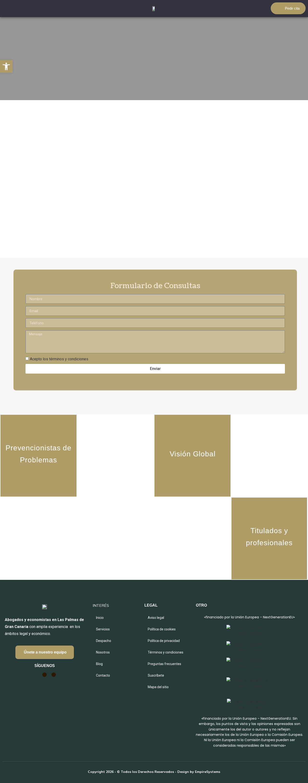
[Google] (35, 675)
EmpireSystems (207, 772)
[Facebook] (53, 675)
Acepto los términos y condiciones (59, 359)
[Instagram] (44, 675)
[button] (6, 66)
